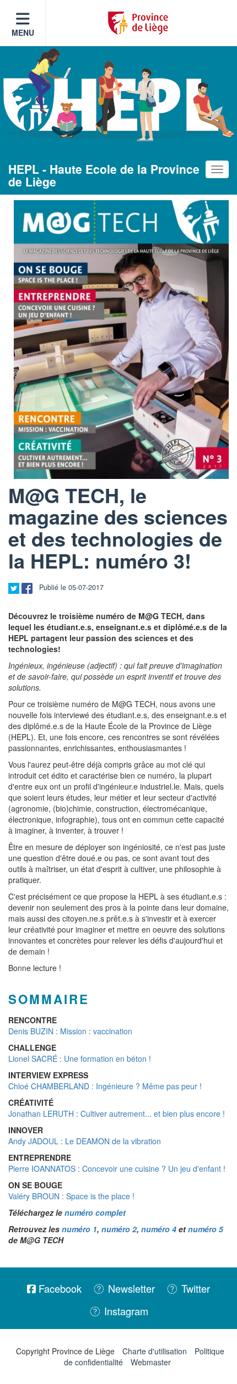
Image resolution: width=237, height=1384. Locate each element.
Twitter (194, 1288)
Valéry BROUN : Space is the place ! (71, 1195)
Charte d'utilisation (154, 1351)
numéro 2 (119, 1228)
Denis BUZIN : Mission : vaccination (70, 1030)
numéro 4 (158, 1228)
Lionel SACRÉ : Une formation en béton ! (79, 1058)
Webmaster (151, 1362)
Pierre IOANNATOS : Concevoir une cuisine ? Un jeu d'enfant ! (116, 1168)
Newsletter (130, 1288)
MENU (23, 32)
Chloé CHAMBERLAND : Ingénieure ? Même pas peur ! (105, 1085)
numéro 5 (205, 1228)
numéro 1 (79, 1228)
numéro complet (95, 1212)
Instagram (124, 1311)
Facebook (59, 1288)
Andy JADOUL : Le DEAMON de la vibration (84, 1140)
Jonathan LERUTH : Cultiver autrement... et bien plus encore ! (116, 1113)
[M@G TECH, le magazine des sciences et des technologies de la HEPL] (121, 339)
